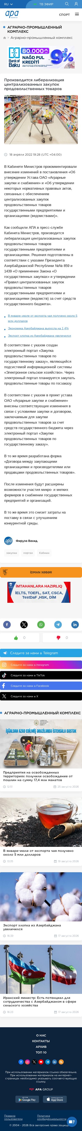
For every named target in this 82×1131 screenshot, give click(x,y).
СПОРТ (64, 14)
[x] (34, 1062)
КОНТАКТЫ (41, 1041)
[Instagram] (27, 1062)
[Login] (76, 4)
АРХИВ (41, 1046)
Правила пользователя (13, 1117)
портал (28, 552)
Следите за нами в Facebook (30, 685)
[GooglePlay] (27, 1100)
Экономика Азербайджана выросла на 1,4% (38, 328)
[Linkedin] (54, 1062)
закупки (11, 552)
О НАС (41, 1035)
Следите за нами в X (24, 696)
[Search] (66, 4)
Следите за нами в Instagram (30, 664)
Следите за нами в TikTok (28, 675)
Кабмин (44, 552)
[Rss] (61, 1062)
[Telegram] (47, 1062)
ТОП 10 (41, 1052)
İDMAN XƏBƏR (41, 572)
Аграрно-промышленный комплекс (42, 38)
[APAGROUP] (41, 1089)
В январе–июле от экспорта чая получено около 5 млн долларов (42, 318)
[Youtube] (41, 1062)
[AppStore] (55, 1100)
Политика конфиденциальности (51, 1117)
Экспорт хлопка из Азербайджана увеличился (39, 335)
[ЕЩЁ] (76, 14)
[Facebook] (21, 1062)
